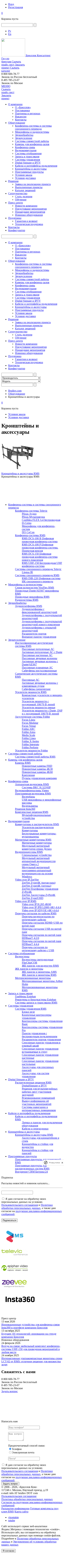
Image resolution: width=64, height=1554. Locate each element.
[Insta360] (19, 1305)
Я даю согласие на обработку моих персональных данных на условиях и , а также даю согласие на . (31, 1206)
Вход (11, 4)
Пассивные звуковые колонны (39, 658)
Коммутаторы (30, 830)
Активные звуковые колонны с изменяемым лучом (40, 684)
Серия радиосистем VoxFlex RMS (34, 587)
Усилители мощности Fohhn (31, 750)
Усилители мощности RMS (31, 692)
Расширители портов (34, 633)
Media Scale (28, 735)
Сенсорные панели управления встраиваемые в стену (40, 1050)
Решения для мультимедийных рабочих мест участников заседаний (40, 1091)
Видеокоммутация (25, 150)
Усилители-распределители (38, 827)
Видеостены (22, 956)
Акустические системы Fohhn (32, 716)
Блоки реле (28, 1011)
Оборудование (16, 122)
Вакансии (20, 116)
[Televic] (14, 1258)
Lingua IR (27, 572)
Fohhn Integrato (30, 744)
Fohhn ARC (28, 729)
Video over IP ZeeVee (27, 879)
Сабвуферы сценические (36, 689)
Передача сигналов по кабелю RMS (35, 913)
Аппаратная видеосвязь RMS (32, 784)
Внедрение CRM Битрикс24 (31, 1171)
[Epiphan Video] (14, 1274)
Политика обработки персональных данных (27, 1499)
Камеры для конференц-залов (32, 144)
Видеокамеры (30, 805)
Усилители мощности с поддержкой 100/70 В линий (38, 703)
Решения (13, 181)
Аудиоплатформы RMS (28, 606)
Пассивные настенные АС (37, 655)
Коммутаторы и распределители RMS (37, 824)
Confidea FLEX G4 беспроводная (41, 520)
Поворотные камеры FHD (37, 765)
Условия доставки (25, 178)
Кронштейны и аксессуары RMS (20, 473)
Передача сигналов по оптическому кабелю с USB (38, 949)
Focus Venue (29, 725)
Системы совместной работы (32, 141)
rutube (11, 1520)
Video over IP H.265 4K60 (36, 904)
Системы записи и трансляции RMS (36, 1002)
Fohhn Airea (28, 732)
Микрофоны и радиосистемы (32, 131)
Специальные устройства (37, 855)
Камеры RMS (23, 762)
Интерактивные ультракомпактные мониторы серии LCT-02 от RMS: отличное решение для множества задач (31, 1361)
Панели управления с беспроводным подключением (39, 1035)
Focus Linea (28, 719)
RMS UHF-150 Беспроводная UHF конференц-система (42, 565)
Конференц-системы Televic (31, 510)
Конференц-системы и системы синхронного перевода (33, 127)
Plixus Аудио (29, 513)
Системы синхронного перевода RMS (37, 575)
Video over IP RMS (25, 901)
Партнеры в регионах (27, 113)
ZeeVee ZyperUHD (32, 898)
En (9, 34)
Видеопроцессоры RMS (29, 852)
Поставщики (22, 110)
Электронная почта (23, 1452)
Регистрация (15, 7)
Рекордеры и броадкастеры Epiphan (35, 999)
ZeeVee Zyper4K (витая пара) (38, 882)
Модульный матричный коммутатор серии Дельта (37, 847)
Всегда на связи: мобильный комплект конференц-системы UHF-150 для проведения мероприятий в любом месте (30, 1349)
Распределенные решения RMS (33, 1082)
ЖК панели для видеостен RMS (40, 965)
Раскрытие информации (15, 1508)
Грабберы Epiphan (25, 996)
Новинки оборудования (29, 214)
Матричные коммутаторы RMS (33, 839)
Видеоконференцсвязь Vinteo (32, 790)
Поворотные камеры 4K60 (37, 772)
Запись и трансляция (27, 156)
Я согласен (8, 1551)
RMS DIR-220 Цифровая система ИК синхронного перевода (41, 580)
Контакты (20, 119)
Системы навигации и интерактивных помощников (39, 1109)
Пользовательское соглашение (19, 1496)
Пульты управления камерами (39, 778)
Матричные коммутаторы (37, 842)
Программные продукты (29, 171)
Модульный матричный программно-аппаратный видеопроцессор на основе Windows (37, 872)
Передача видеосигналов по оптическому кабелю (38, 918)
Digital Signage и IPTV (28, 162)
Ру (9, 31)
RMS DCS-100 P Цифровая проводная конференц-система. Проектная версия (40, 547)
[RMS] (14, 1243)
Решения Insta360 (25, 808)
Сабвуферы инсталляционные (39, 670)
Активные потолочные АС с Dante (42, 652)
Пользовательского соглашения (19, 1205)
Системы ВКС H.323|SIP (36, 787)
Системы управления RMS (30, 1008)
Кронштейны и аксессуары (31, 168)
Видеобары (28, 796)
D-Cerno (26, 523)
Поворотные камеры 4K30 (37, 769)
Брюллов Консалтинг (38, 55)
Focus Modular (30, 722)
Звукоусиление (23, 138)
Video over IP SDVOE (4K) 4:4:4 (40, 910)
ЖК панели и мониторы (29, 968)
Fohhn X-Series (30, 741)
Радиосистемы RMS (26, 599)
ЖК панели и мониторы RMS (39, 974)
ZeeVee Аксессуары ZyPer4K (38, 895)
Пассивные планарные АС (37, 667)
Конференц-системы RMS (30, 535)
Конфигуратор (16, 230)
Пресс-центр (15, 202)
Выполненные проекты (28, 187)
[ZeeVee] (14, 1290)
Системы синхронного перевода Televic (38, 569)
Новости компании (26, 205)
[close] (62, 1162)
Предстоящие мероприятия (31, 208)
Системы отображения (28, 153)
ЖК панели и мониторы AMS (39, 971)
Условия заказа (23, 175)
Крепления (28, 775)
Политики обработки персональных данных (27, 1207)
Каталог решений (25, 190)
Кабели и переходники (35, 1128)
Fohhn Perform (30, 747)
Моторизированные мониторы (33, 978)
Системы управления (27, 159)
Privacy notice (54, 1163)
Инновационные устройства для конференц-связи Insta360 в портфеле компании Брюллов (30, 1326)
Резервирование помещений (38, 1097)
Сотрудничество (17, 193)
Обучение (20, 199)
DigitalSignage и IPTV (34, 1085)
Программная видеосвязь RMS (33, 793)
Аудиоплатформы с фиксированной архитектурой (39, 611)
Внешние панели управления (39, 636)
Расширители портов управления (41, 1039)
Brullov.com (15, 390)
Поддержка (14, 218)
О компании (15, 104)
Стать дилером (23, 196)
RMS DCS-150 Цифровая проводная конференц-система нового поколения (40, 556)
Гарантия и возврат (26, 221)
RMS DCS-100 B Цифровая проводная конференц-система (40, 540)
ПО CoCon (28, 532)
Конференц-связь (25, 147)
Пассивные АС (30, 679)
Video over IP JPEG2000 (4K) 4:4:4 (41, 907)
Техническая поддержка (29, 224)
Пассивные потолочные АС (38, 649)
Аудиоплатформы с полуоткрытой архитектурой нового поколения (42, 623)
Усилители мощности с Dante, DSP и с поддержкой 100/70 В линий (42, 712)
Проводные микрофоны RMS (32, 596)
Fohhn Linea (29, 738)
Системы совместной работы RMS (35, 756)
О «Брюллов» (23, 107)
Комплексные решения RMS (31, 812)
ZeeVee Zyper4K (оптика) (36, 885)
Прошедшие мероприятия (30, 211)
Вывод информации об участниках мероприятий (36, 1103)
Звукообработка (24, 135)
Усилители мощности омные (38, 707)
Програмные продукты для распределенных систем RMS (32, 1167)
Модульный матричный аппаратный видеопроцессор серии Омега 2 (39, 861)
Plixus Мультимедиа (33, 516)
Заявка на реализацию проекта (33, 184)
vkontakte (13, 1517)
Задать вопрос (9, 1391)
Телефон (17, 1449)
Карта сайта (21, 1511)
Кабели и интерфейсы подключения (36, 165)
